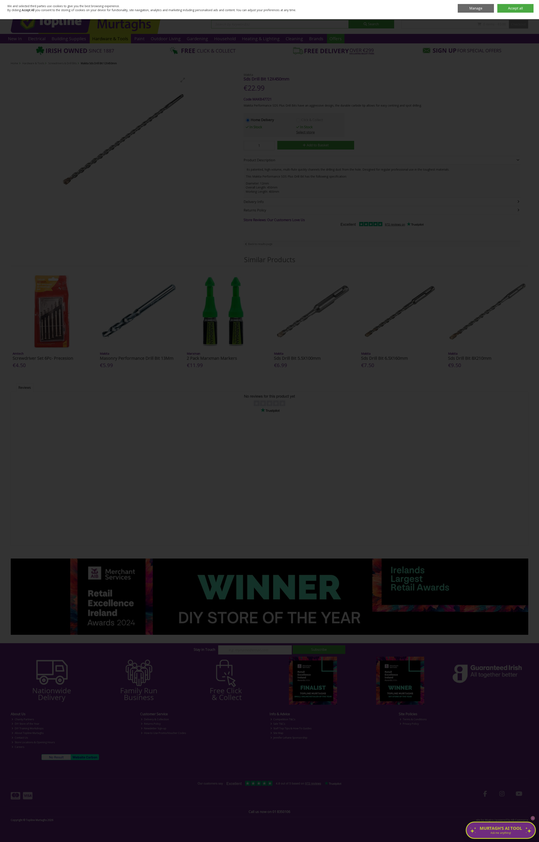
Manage (475, 8)
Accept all (515, 8)
